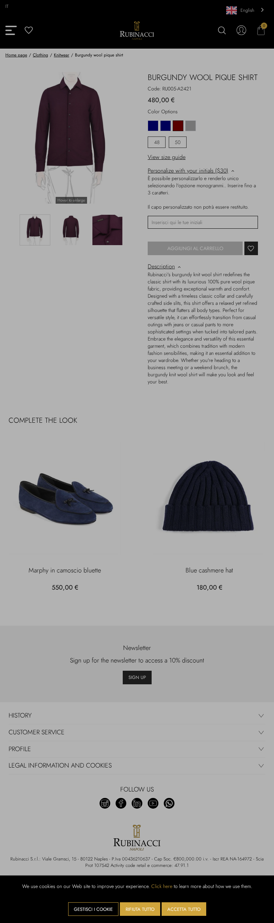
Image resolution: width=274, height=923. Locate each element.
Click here (161, 886)
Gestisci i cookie (93, 909)
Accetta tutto (184, 909)
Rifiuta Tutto (140, 909)
